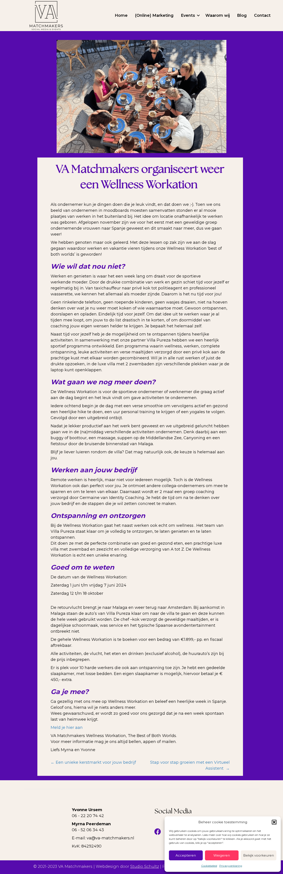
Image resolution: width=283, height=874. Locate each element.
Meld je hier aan (67, 727)
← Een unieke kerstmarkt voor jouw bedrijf (93, 762)
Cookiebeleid (209, 865)
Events (188, 15)
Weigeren (221, 855)
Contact (262, 15)
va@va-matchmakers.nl (110, 838)
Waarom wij (217, 15)
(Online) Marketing (154, 15)
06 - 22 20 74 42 (88, 815)
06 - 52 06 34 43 (88, 829)
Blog (242, 15)
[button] (274, 822)
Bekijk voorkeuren (258, 855)
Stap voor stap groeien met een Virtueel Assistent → (190, 765)
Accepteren (186, 855)
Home (121, 15)
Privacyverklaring (230, 865)
